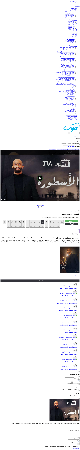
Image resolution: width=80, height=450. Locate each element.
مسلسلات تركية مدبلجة (69, 45)
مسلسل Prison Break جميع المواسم (67, 60)
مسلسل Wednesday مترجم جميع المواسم (65, 83)
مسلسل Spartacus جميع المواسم (67, 58)
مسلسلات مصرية (70, 39)
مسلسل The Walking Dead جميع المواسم (65, 50)
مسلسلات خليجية (70, 41)
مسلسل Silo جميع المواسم (68, 59)
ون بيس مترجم (71, 86)
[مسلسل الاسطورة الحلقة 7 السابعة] (69, 359)
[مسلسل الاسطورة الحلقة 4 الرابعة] (69, 315)
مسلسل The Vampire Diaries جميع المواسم (65, 52)
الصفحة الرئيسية (73, 1)
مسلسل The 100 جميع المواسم (68, 54)
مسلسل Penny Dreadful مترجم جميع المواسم (65, 79)
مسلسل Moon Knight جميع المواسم (67, 64)
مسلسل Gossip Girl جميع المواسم (67, 66)
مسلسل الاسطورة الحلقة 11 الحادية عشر (67, 339)
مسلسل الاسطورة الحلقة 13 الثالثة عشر (67, 303)
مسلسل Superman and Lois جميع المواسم (65, 56)
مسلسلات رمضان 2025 (69, 12)
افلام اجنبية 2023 (71, 28)
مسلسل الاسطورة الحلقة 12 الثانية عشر (67, 295)
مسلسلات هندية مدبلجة (72, 116)
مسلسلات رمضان (73, 10)
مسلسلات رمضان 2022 (69, 17)
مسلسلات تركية (73, 42)
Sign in (75, 3)
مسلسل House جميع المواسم (68, 65)
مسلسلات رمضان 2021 (69, 18)
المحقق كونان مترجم (70, 87)
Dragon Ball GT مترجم (69, 92)
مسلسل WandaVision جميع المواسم (67, 47)
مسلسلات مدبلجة (73, 113)
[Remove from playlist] (74, 284)
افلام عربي (74, 20)
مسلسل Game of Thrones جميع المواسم (66, 67)
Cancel (77, 383)
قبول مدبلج (72, 109)
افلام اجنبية (74, 23)
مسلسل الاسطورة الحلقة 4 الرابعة (68, 317)
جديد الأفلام (74, 9)
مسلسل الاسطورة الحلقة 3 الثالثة (68, 369)
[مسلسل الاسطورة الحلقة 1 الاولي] (69, 352)
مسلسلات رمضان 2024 (69, 15)
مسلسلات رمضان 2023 (69, 16)
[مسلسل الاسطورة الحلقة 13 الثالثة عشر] (68, 300)
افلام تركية (75, 30)
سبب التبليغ (77, 378)
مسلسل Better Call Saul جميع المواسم (66, 75)
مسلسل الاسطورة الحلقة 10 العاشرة (68, 325)
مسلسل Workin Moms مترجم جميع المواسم (65, 84)
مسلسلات (75, 2)
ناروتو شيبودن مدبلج (70, 103)
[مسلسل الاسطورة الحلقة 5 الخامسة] (69, 307)
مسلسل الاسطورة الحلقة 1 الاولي (68, 354)
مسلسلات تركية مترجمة (69, 43)
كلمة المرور (77, 144)
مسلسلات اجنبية (73, 46)
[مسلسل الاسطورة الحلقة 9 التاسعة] (69, 344)
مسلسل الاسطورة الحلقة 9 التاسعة (68, 347)
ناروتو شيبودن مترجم (70, 90)
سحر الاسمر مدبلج (70, 110)
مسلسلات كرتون (73, 85)
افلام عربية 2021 (71, 22)
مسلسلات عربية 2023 (70, 40)
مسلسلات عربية (71, 37)
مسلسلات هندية (73, 106)
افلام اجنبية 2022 (71, 27)
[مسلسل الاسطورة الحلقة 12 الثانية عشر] (68, 293)
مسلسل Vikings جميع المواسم (68, 48)
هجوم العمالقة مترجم (70, 100)
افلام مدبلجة (74, 35)
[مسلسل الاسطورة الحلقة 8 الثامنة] (69, 285)
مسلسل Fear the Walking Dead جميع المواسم (65, 72)
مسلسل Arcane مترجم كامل (68, 104)
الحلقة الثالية (40, 207)
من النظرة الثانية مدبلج (69, 111)
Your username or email (75, 143)
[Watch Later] (76, 284)
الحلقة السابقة (39, 205)
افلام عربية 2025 (73, 119)
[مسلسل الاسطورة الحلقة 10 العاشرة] (69, 322)
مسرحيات (75, 112)
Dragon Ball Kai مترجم (69, 93)
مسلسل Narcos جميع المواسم (68, 62)
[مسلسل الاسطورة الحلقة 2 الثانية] (69, 330)
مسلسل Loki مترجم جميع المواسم (67, 78)
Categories (77, 6)
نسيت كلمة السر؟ (71, 146)
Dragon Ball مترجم (70, 96)
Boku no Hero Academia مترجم (68, 101)
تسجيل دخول (76, 146)
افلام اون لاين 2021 (73, 29)
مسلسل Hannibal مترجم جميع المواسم (66, 77)
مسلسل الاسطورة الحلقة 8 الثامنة (68, 288)
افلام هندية (75, 31)
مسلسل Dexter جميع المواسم (68, 73)
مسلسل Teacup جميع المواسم (68, 55)
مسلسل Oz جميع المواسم (69, 61)
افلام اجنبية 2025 (71, 26)
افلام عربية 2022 (71, 21)
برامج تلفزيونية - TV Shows (71, 115)
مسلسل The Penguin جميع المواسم (67, 53)
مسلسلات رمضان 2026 (69, 11)
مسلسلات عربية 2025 (72, 117)
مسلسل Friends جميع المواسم (68, 71)
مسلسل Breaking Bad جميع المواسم (66, 74)
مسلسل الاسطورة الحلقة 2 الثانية (68, 332)
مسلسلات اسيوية (73, 105)
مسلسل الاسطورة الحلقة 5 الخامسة (68, 310)
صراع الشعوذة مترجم (70, 99)
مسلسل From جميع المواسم (68, 69)
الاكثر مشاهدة (74, 8)
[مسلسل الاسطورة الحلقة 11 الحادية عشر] (68, 337)
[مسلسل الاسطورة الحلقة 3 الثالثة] (69, 366)
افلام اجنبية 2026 (71, 24)
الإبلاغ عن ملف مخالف (71, 383)
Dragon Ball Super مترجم (69, 94)
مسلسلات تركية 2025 (72, 118)
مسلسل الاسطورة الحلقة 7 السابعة (68, 361)
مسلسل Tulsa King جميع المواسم (67, 49)
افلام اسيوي (74, 34)
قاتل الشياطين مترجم (70, 98)
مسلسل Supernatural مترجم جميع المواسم (65, 81)
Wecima (75, 233)
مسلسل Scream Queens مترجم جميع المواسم (65, 80)
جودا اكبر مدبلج (71, 107)
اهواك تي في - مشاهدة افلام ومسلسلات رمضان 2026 (68, 149)
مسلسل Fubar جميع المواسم (68, 68)
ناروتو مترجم (71, 88)
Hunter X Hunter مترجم (69, 97)
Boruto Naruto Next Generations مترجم (66, 91)
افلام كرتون (74, 33)
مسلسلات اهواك (73, 36)
